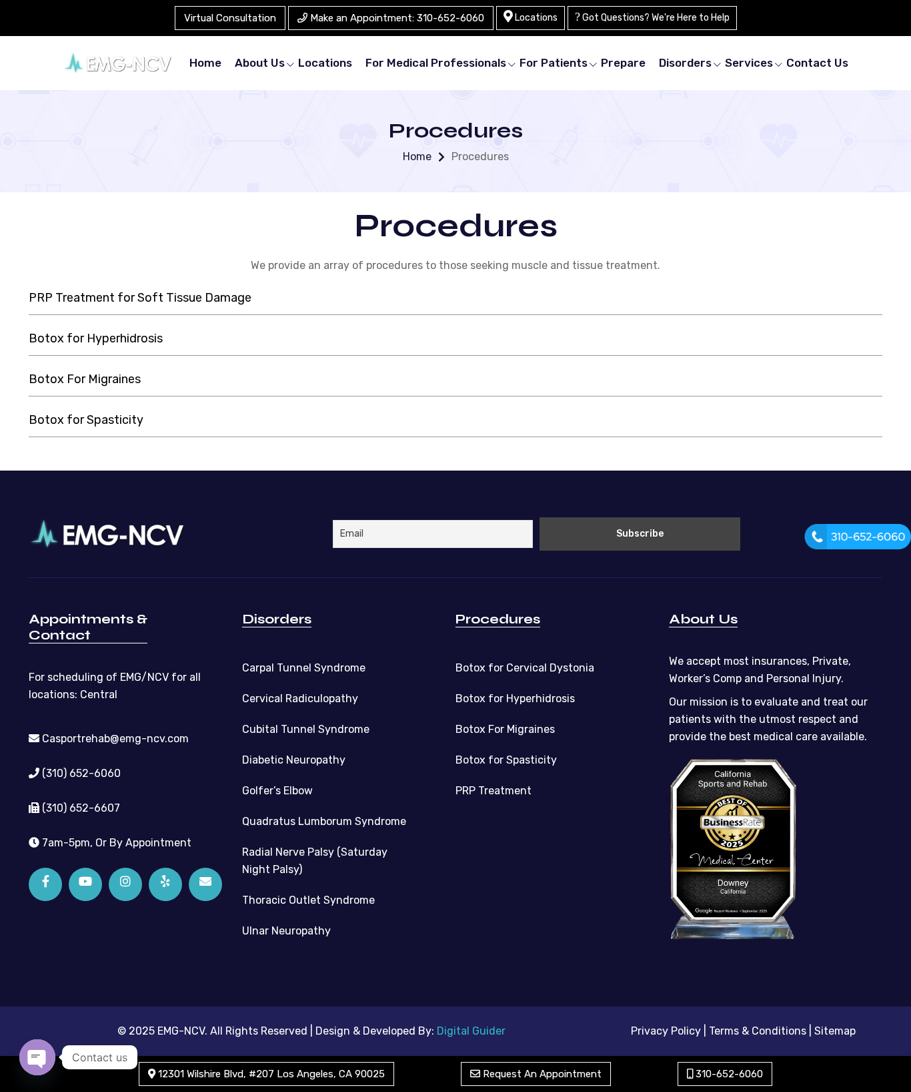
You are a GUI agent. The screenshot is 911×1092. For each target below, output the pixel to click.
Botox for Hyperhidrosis (96, 338)
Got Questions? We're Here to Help (655, 17)
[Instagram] (125, 884)
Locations (535, 17)
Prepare (623, 62)
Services (749, 62)
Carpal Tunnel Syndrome (303, 667)
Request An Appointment (541, 1074)
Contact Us (817, 62)
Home (205, 62)
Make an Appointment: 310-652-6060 (395, 18)
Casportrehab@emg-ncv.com (114, 738)
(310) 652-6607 (79, 808)
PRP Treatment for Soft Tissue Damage (140, 297)
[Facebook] (45, 884)
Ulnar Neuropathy (286, 930)
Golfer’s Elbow (277, 790)
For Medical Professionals (435, 62)
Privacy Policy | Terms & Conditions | (721, 1031)
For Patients (554, 62)
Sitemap (835, 1031)
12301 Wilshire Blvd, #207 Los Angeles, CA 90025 (270, 1074)
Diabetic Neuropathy (293, 760)
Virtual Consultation (230, 18)
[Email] (205, 884)
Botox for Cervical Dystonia (524, 667)
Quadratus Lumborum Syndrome (324, 821)
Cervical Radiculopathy (300, 698)
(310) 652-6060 (80, 773)
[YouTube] (85, 884)
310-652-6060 (728, 1074)
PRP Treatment (493, 790)
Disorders (685, 62)
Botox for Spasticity (86, 420)
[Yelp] (165, 884)
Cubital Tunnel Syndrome (305, 729)
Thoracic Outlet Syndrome (308, 900)
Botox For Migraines (85, 379)
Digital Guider (471, 1031)
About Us (260, 62)
